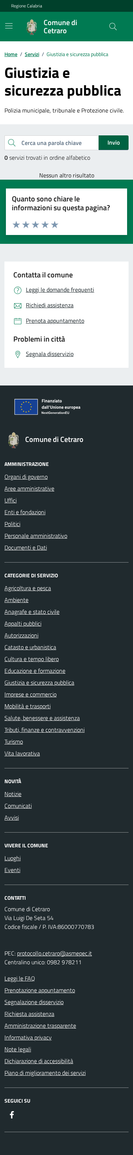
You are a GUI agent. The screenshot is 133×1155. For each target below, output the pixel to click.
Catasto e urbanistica (30, 647)
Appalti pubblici (22, 623)
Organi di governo (26, 476)
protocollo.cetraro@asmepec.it (54, 953)
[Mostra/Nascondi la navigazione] (8, 25)
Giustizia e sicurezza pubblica (39, 682)
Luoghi (12, 858)
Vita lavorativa (22, 753)
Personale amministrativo (35, 535)
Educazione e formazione (34, 670)
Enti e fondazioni (24, 512)
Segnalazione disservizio (34, 1001)
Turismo (13, 741)
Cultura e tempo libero (31, 658)
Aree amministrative (29, 488)
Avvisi (11, 817)
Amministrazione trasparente (40, 1025)
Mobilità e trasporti (27, 706)
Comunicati (18, 805)
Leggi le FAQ (19, 978)
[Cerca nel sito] (113, 26)
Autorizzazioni (21, 635)
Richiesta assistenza (29, 1013)
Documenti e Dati (25, 547)
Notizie (12, 793)
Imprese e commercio (30, 694)
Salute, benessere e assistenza (42, 717)
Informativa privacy (28, 1037)
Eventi (12, 869)
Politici (12, 523)
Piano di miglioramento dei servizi (45, 1072)
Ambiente (16, 599)
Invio (114, 142)
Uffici (10, 500)
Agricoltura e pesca (27, 588)
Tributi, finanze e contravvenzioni (44, 729)
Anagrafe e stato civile (31, 611)
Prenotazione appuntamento (39, 990)
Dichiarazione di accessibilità (38, 1061)
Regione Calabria (26, 6)
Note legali (17, 1049)
